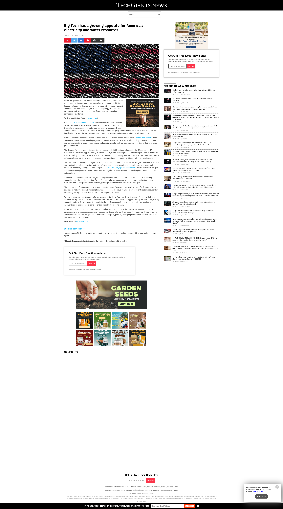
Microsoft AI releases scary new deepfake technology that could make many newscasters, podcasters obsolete (195, 108)
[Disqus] (111, 382)
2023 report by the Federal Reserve (80, 123)
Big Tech (80, 233)
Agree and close (261, 496)
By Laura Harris (185, 122)
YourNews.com (91, 118)
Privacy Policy (141, 501)
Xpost (66, 236)
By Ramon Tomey (185, 172)
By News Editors (185, 94)
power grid (132, 233)
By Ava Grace (184, 261)
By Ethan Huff (184, 103)
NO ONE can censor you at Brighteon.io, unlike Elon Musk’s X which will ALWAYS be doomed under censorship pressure (194, 186)
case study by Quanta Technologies (122, 168)
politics (124, 233)
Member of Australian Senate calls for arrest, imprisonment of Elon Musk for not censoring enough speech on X (194, 127)
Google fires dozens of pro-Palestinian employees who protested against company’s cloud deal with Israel (192, 144)
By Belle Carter (185, 147)
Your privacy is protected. (75, 269)
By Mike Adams (185, 225)
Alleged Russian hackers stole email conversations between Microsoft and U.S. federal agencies (193, 203)
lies (119, 233)
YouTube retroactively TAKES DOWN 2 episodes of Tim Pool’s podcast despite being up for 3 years (193, 169)
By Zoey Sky (184, 138)
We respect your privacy (130, 490)
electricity (102, 233)
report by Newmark (144, 138)
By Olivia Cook (184, 164)
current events (91, 233)
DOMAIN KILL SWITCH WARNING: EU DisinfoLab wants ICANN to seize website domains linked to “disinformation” (194, 239)
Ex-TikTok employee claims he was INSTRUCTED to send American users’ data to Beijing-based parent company (192, 161)
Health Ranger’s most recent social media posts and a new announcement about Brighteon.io (193, 231)
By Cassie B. (184, 155)
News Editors (82, 36)
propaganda (143, 233)
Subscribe (189, 506)
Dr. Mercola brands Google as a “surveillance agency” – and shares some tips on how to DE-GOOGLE (193, 258)
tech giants (153, 233)
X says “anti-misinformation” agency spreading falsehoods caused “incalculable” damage (193, 212)
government (112, 233)
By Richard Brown (185, 206)
